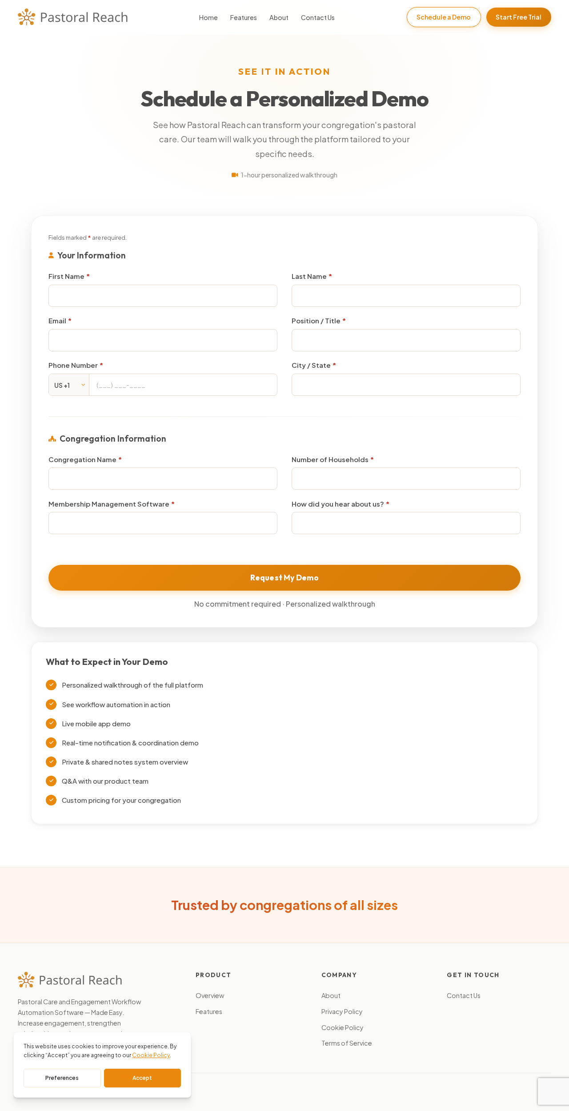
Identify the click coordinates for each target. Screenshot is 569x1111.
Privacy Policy (342, 1011)
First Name (67, 276)
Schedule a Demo (444, 17)
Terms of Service (346, 1043)
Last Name (310, 276)
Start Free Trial (518, 17)
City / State (312, 365)
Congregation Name (83, 459)
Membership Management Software (109, 503)
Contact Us (318, 17)
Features (243, 17)
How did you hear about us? (338, 503)
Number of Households (331, 459)
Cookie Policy (342, 1027)
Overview (210, 995)
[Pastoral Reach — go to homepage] (73, 16)
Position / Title (317, 320)
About (279, 17)
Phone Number (73, 365)
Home (208, 17)
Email (58, 320)
